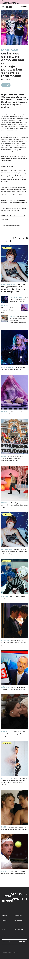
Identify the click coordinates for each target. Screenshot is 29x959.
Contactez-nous (18, 915)
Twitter (3, 929)
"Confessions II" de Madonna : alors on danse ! (7, 310)
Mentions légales (18, 920)
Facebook (4, 920)
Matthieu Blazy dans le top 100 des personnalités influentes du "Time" (14, 505)
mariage (9, 50)
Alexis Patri (7, 79)
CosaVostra (14, 952)
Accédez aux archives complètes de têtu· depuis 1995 (10, 4)
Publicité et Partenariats (20, 924)
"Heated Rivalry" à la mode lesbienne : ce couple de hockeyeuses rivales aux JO (13, 734)
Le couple (4, 187)
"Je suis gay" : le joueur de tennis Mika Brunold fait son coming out (13, 874)
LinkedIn (4, 924)
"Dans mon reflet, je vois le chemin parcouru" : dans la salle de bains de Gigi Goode (13, 288)
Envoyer (22, 942)
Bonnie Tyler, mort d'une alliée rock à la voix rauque (19, 299)
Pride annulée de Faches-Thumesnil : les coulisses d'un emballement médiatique (12, 458)
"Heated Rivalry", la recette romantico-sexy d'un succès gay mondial (13, 643)
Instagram (4, 915)
